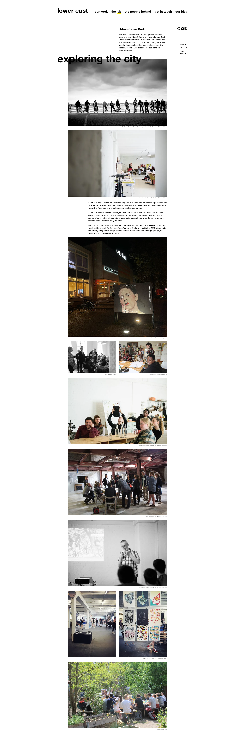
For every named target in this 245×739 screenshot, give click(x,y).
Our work (101, 11)
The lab (116, 11)
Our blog (181, 11)
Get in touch (163, 11)
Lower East (72, 10)
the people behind (138, 11)
